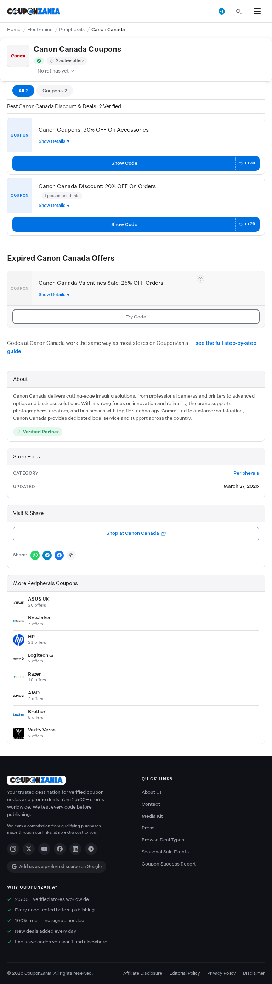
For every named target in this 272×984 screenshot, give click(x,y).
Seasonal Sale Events (165, 852)
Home (14, 29)
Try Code (136, 316)
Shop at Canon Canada (132, 533)
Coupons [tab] (54, 90)
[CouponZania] (68, 780)
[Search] (238, 11)
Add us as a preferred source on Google (60, 866)
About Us (152, 792)
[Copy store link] (71, 555)
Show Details (52, 141)
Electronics (39, 29)
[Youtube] (44, 849)
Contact (151, 804)
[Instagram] (13, 849)
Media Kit (152, 816)
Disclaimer (254, 973)
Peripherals (72, 29)
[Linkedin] (75, 849)
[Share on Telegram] (47, 555)
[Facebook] (60, 849)
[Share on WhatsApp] (35, 555)
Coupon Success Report (169, 864)
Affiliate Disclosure (142, 973)
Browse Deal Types (163, 840)
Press (148, 827)
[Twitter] (29, 849)
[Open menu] (257, 11)
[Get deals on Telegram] (221, 11)
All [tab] (23, 90)
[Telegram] (91, 849)
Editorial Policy (184, 973)
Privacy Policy (221, 973)
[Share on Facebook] (59, 555)
